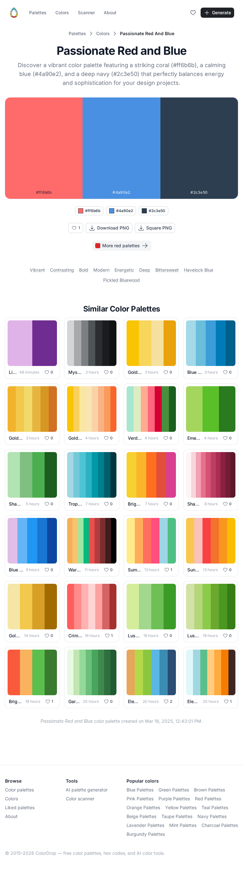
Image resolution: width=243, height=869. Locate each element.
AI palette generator (87, 789)
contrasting (62, 270)
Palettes (38, 12)
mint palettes (182, 825)
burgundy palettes (146, 834)
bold (83, 270)
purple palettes (174, 798)
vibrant (37, 270)
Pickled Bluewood (121, 280)
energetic (124, 270)
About (110, 12)
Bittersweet (167, 270)
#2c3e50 (157, 210)
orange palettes (143, 807)
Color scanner (80, 798)
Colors (62, 12)
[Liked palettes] (193, 13)
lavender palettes (145, 825)
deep (144, 270)
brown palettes (209, 789)
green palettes (174, 789)
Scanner (86, 12)
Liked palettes (19, 807)
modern (101, 270)
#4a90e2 (124, 210)
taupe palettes (176, 816)
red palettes (208, 798)
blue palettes (140, 789)
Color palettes (19, 789)
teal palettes (215, 807)
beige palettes (141, 816)
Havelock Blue (198, 270)
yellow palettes (180, 807)
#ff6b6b (92, 210)
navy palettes (212, 816)
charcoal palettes (220, 825)
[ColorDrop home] (14, 13)
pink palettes (140, 798)
